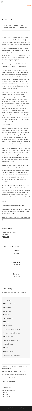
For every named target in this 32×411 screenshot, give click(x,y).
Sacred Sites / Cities (9, 28)
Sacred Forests (7, 311)
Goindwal (16, 274)
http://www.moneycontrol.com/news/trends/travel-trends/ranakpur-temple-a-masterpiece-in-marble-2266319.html (16, 211)
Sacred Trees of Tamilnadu (9, 378)
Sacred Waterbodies (8, 318)
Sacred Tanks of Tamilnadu (8, 381)
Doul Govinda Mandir (9, 232)
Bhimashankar (7, 239)
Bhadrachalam (16, 262)
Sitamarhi (16, 251)
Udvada (5, 234)
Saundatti (6, 237)
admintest (7, 25)
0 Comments (23, 28)
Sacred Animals (7, 307)
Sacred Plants (6, 315)
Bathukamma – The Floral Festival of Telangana (14, 371)
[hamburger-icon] (29, 6)
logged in (12, 292)
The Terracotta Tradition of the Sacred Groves (14, 374)
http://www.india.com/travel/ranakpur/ (13, 205)
